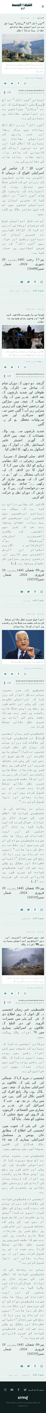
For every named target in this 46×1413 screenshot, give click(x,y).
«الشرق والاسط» (31, 75)
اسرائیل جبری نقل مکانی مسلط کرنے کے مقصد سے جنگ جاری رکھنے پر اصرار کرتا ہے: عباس (23, 620)
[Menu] (44, 6)
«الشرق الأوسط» (30, 666)
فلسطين (26, 916)
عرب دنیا (24, 15)
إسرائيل (14, 288)
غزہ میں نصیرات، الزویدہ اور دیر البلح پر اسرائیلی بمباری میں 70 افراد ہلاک (23, 938)
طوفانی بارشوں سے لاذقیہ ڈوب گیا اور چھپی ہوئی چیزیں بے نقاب (25, 315)
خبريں (40, 15)
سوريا (26, 598)
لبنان (26, 288)
